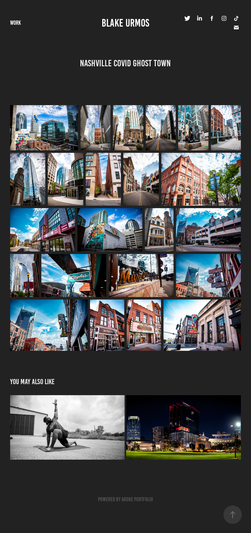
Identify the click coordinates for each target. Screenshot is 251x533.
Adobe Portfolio (137, 499)
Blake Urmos (125, 23)
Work (15, 23)
